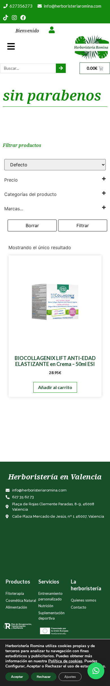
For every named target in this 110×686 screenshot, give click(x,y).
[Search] (61, 68)
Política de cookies (65, 661)
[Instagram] (14, 18)
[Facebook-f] (23, 18)
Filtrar (82, 225)
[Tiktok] (5, 18)
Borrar (32, 225)
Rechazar (44, 676)
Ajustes (70, 676)
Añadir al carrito (55, 387)
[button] (95, 670)
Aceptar (17, 676)
